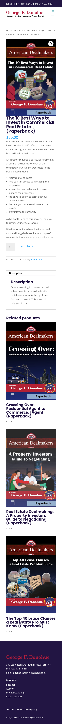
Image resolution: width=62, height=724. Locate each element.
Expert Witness (14, 696)
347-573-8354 (46, 3)
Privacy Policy (31, 709)
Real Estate (19, 30)
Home (9, 30)
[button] (50, 43)
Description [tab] (15, 273)
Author (10, 688)
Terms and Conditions (15, 709)
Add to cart (28, 246)
